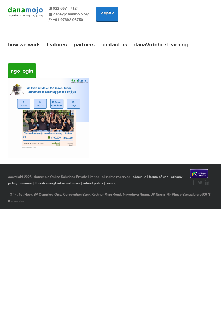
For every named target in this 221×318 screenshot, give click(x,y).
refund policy (93, 183)
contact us (114, 44)
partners (84, 44)
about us (139, 177)
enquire (107, 12)
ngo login (22, 71)
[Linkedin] (207, 182)
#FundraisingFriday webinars (57, 183)
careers (26, 183)
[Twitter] (200, 182)
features (57, 44)
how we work (24, 44)
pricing (111, 183)
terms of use (158, 177)
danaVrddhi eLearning (161, 44)
